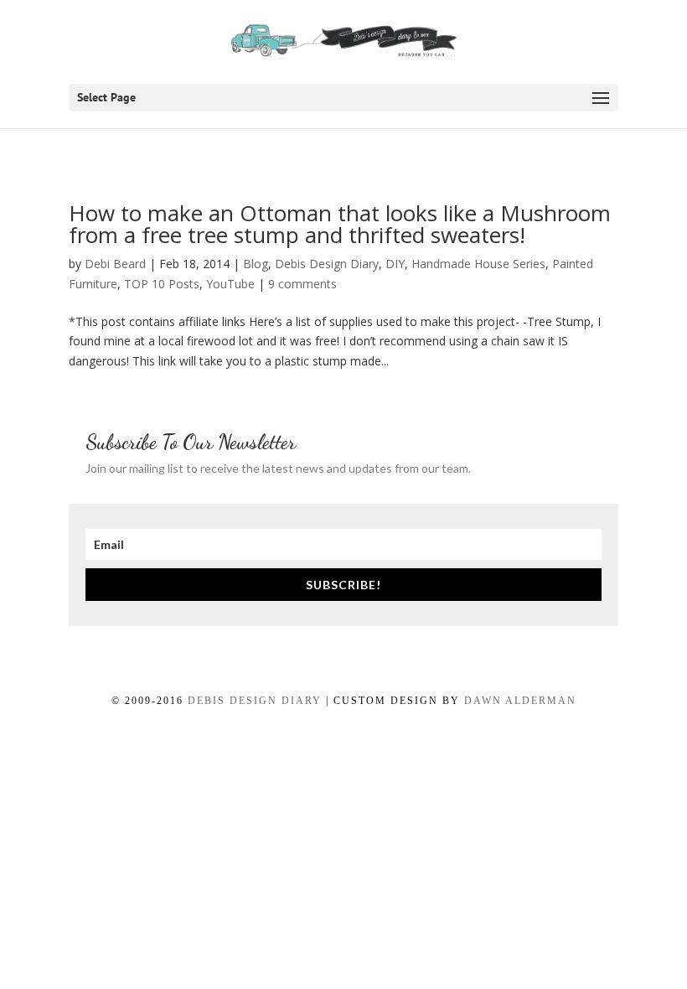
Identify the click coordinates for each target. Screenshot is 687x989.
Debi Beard (115, 264)
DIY (395, 264)
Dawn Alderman (520, 701)
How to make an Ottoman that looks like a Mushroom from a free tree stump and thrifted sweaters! (340, 224)
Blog (255, 264)
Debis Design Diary (327, 264)
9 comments (302, 284)
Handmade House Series (478, 264)
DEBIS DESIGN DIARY (255, 701)
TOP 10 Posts (161, 284)
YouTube (230, 284)
